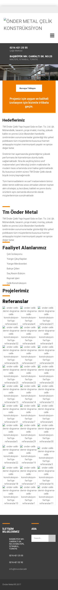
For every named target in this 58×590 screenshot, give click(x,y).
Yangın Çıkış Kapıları (17, 259)
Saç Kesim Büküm (16, 273)
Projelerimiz (15, 290)
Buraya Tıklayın (27, 88)
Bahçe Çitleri (13, 268)
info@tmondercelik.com (20, 569)
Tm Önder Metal (20, 212)
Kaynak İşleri (13, 278)
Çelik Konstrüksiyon (16, 283)
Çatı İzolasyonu (14, 254)
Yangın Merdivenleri (17, 263)
